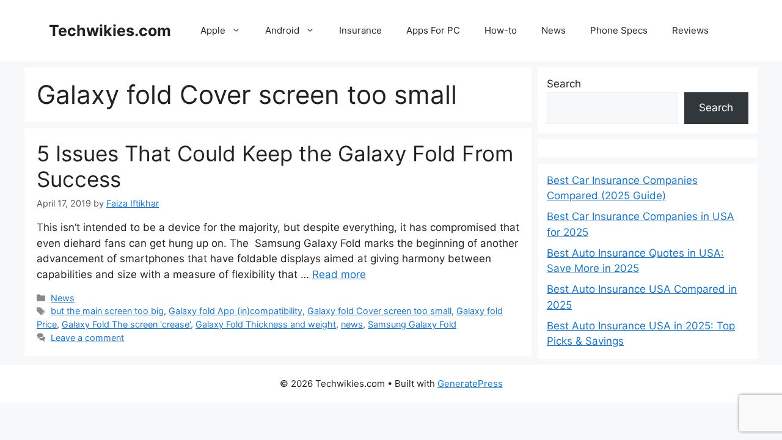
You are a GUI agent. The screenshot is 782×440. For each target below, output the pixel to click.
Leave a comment (87, 337)
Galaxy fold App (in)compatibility (235, 311)
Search (564, 84)
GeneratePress (470, 383)
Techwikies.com (110, 30)
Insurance (360, 30)
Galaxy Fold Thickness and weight (266, 324)
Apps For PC (433, 30)
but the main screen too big (107, 311)
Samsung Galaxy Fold (412, 324)
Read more (339, 274)
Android (282, 30)
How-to (500, 30)
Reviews (690, 30)
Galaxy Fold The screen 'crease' (126, 324)
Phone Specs (619, 30)
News (553, 30)
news (352, 324)
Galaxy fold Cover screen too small (379, 311)
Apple (212, 30)
